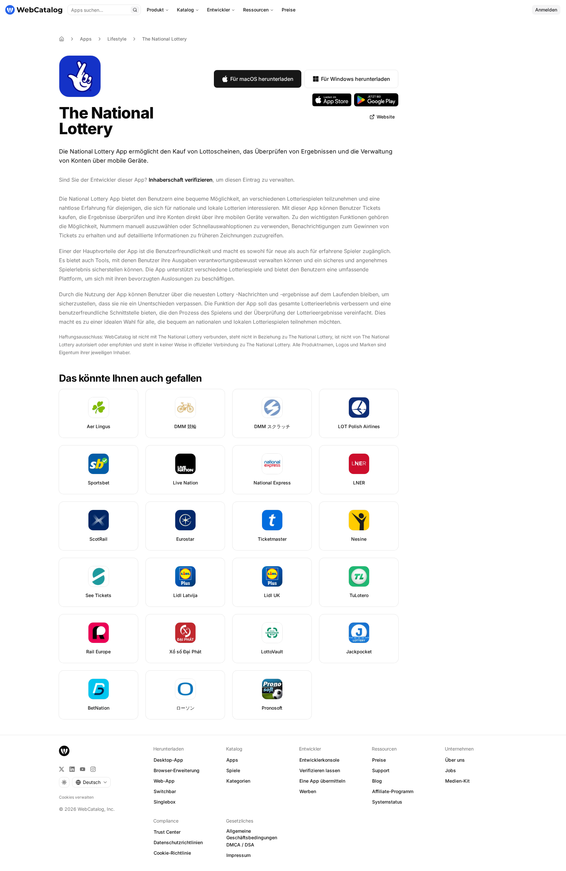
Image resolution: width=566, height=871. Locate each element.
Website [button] (386, 116)
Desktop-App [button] (168, 760)
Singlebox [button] (165, 802)
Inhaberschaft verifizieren (181, 179)
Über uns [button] (455, 760)
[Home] (61, 39)
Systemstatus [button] (387, 802)
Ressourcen (256, 9)
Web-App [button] (164, 781)
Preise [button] (379, 760)
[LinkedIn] (72, 769)
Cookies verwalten (76, 797)
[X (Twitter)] (61, 769)
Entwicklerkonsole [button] (319, 760)
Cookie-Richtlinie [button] (172, 853)
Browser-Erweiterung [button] (176, 770)
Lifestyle (116, 39)
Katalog (185, 9)
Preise (288, 9)
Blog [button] (377, 781)
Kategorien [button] (238, 781)
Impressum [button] (238, 855)
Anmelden (546, 9)
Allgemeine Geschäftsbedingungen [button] (251, 834)
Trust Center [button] (167, 832)
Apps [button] (232, 760)
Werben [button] (307, 791)
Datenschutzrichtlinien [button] (178, 842)
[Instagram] (93, 769)
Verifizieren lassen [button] (319, 770)
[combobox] (91, 782)
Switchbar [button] (165, 791)
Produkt (155, 9)
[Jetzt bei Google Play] (376, 99)
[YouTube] (82, 769)
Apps (86, 39)
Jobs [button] (450, 770)
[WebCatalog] (64, 751)
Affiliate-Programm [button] (392, 791)
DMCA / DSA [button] (240, 844)
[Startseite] (33, 10)
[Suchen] (135, 10)
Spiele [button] (233, 770)
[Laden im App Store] (331, 99)
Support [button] (380, 770)
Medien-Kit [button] (457, 781)
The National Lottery (164, 39)
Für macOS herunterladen (261, 79)
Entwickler (218, 9)
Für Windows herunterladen (355, 79)
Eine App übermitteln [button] (322, 781)
